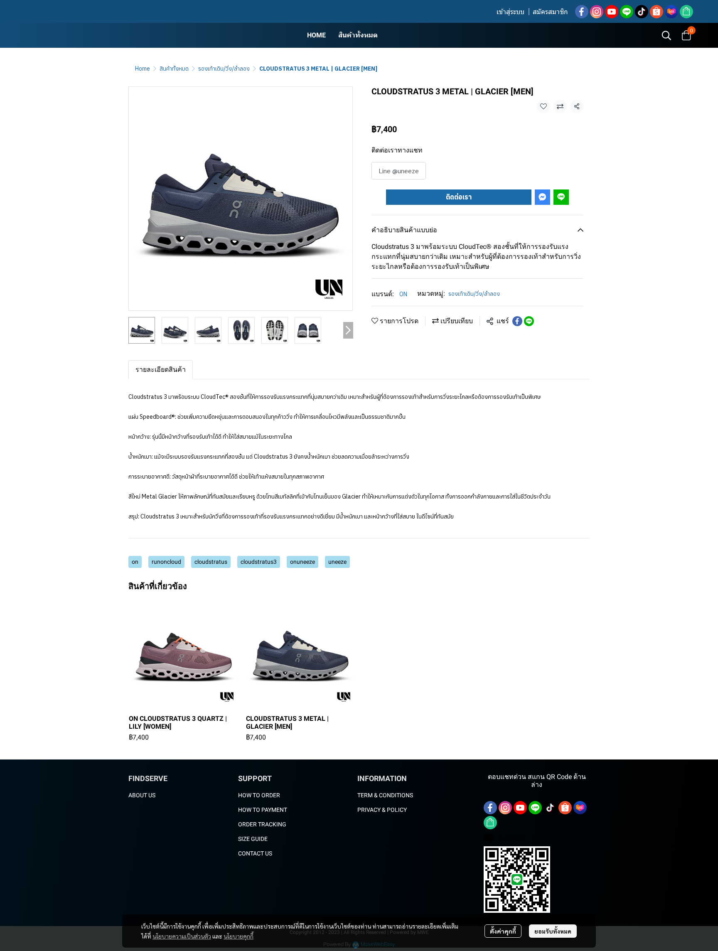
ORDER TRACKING (262, 824)
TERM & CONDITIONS (385, 795)
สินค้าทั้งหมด (174, 68)
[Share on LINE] (529, 321)
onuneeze (302, 561)
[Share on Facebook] (517, 321)
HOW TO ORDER (259, 795)
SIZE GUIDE (253, 839)
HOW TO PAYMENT (262, 809)
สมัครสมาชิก (550, 12)
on (135, 561)
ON (403, 294)
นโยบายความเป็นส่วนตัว (181, 936)
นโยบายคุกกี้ (238, 936)
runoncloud (166, 561)
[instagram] (596, 11)
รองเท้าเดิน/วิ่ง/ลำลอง (224, 68)
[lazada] (671, 11)
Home (142, 68)
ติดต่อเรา (459, 197)
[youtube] (611, 11)
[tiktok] (641, 11)
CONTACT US (255, 853)
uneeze (337, 561)
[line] (626, 11)
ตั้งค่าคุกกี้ (503, 931)
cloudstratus (210, 561)
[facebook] (581, 11)
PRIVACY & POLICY (382, 809)
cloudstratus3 (259, 561)
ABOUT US (141, 795)
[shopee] (656, 11)
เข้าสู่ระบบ (510, 12)
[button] (666, 35)
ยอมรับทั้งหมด (552, 931)
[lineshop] (686, 11)
